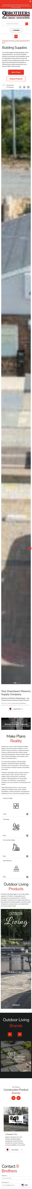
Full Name (4, 1175)
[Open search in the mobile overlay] (16, 24)
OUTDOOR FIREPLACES (16, 988)
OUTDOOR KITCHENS (16, 939)
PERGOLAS (16, 1005)
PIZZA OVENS (16, 955)
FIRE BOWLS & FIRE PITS (16, 972)
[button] (16, 36)
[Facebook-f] (20, 87)
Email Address (5, 1182)
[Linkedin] (28, 87)
